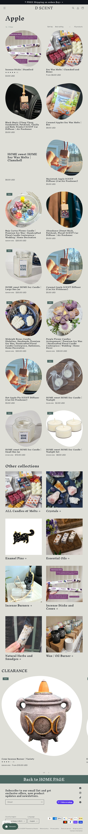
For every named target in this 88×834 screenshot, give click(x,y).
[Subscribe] (41, 802)
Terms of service (66, 828)
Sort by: (50, 27)
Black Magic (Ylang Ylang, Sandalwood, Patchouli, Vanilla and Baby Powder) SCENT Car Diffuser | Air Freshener (22, 125)
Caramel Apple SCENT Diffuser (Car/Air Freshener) (63, 288)
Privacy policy (54, 828)
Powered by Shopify (32, 828)
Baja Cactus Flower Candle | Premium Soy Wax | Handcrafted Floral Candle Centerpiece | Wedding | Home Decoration (23, 234)
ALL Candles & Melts (21, 511)
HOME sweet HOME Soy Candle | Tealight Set (64, 450)
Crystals (52, 511)
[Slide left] (39, 772)
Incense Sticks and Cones (60, 607)
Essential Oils (56, 558)
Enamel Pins (14, 558)
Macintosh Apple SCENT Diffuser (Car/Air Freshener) (62, 180)
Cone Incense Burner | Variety (18, 759)
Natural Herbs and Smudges (19, 657)
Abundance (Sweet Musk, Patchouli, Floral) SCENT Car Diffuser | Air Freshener (62, 233)
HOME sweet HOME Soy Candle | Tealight (64, 399)
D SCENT (23, 828)
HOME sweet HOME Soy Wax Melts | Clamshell (22, 157)
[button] (4, 8)
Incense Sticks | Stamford (19, 69)
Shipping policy (78, 828)
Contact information (76, 831)
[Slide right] (48, 772)
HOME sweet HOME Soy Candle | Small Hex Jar (23, 450)
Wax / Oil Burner (58, 655)
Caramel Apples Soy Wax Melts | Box (63, 123)
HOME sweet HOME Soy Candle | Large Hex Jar (23, 288)
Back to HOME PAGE (44, 779)
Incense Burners (17, 605)
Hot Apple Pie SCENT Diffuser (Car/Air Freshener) (22, 399)
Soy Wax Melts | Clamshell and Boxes (62, 70)
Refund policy (44, 828)
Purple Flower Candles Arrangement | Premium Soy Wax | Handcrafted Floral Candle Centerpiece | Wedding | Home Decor (64, 343)
